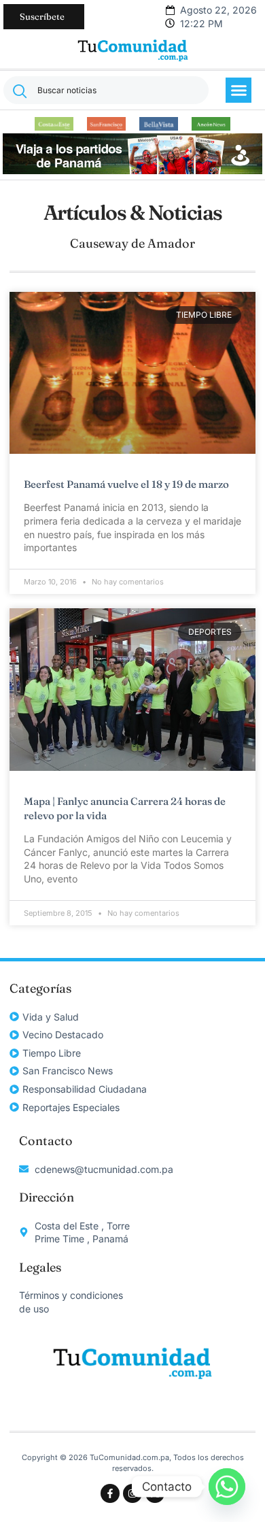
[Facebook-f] (110, 1493)
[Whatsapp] (227, 1486)
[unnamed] (132, 170)
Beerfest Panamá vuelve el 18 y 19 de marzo (126, 484)
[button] (238, 90)
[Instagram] (132, 1493)
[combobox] (106, 90)
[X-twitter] (154, 1493)
